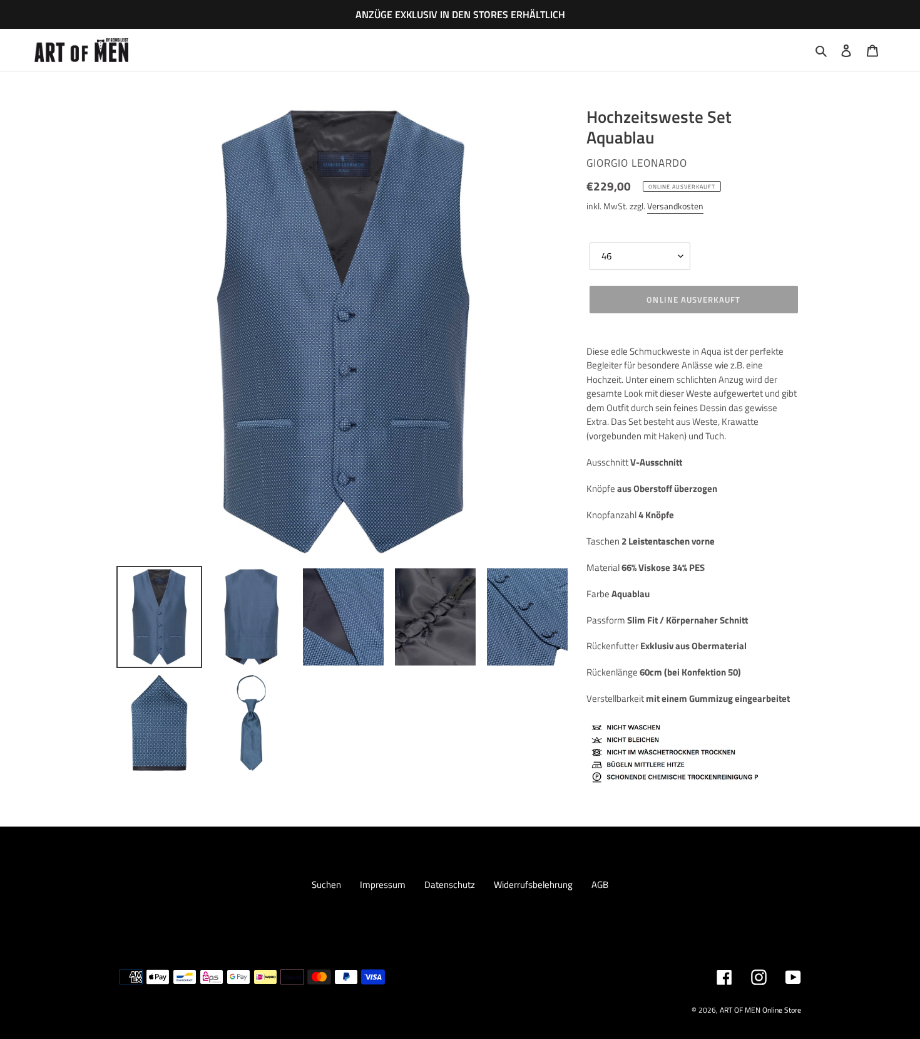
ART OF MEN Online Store (760, 1010)
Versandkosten (675, 205)
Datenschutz (449, 884)
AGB (599, 884)
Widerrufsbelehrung (533, 884)
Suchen (326, 884)
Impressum (383, 884)
